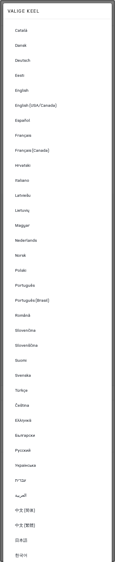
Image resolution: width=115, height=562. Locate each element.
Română (22, 315)
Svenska (23, 375)
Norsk (20, 255)
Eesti (19, 75)
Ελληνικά (23, 420)
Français (23, 135)
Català (21, 30)
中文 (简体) (25, 510)
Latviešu (23, 195)
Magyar (22, 225)
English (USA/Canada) (35, 105)
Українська (25, 465)
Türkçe (21, 390)
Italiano (22, 180)
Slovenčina (25, 330)
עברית (20, 480)
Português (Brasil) (32, 300)
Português (25, 285)
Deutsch (22, 60)
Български (25, 435)
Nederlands (26, 240)
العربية (21, 495)
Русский (23, 450)
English (22, 90)
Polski (20, 270)
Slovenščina (26, 345)
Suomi (21, 360)
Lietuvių (22, 210)
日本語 (21, 540)
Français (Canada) (32, 150)
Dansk (21, 45)
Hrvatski (22, 165)
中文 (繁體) (25, 525)
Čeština (22, 405)
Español (22, 120)
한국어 (21, 555)
